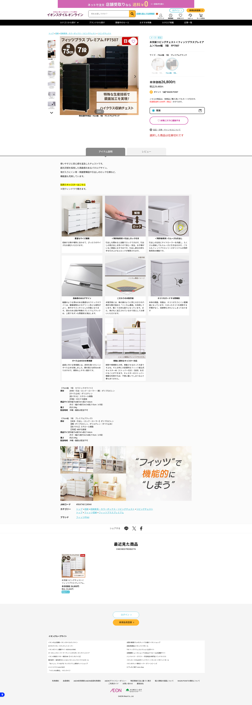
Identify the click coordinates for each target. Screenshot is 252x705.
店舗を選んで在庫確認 (145, 14)
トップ (51, 33)
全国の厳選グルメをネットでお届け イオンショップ (143, 642)
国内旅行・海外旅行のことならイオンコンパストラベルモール (68, 660)
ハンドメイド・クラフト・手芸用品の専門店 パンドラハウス (146, 656)
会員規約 (66, 681)
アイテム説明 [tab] (105, 151)
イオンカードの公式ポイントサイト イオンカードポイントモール (148, 660)
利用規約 (55, 681)
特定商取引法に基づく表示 (140, 681)
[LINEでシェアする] (126, 528)
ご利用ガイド (113, 684)
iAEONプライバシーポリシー (116, 681)
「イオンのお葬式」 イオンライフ (59, 670)
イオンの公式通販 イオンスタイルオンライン (63, 642)
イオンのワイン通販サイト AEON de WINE (62, 649)
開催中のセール (122, 22)
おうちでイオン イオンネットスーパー (60, 646)
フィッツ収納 (90, 512)
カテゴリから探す (68, 22)
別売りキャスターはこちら (73, 185)
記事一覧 (188, 22)
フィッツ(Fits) (82, 517)
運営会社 (140, 684)
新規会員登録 (194, 10)
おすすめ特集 (145, 22)
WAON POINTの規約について (189, 681)
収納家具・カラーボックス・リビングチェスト (78, 33)
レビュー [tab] (146, 151)
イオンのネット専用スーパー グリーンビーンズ (142, 664)
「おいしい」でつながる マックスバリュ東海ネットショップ (68, 664)
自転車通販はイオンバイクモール (137, 646)
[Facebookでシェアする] (141, 528)
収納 (57, 33)
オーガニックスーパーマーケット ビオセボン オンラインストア (69, 653)
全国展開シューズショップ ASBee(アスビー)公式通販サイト (146, 653)
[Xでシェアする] (134, 528)
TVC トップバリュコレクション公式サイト (140, 649)
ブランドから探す (97, 22)
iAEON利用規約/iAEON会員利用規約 (87, 681)
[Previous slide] (63, 76)
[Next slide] (135, 76)
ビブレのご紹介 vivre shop (135, 667)
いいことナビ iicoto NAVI (56, 667)
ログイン (176, 10)
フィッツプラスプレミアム (111, 512)
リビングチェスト (104, 33)
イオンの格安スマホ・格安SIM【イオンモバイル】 (64, 656)
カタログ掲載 (168, 22)
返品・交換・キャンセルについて (167, 130)
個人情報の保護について (164, 681)
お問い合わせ (128, 684)
